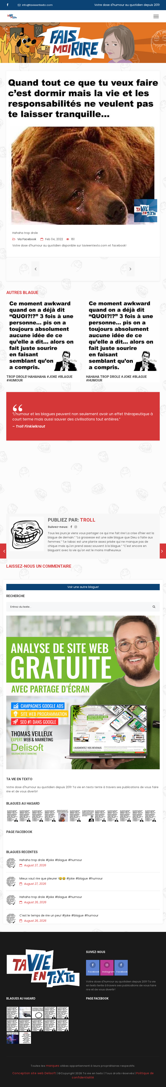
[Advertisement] (83, 477)
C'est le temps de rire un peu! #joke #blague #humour (58, 915)
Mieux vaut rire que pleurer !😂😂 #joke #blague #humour (61, 878)
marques (53, 1066)
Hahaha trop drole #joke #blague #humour (50, 860)
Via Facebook (26, 239)
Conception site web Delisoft (34, 1073)
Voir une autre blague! (83, 587)
